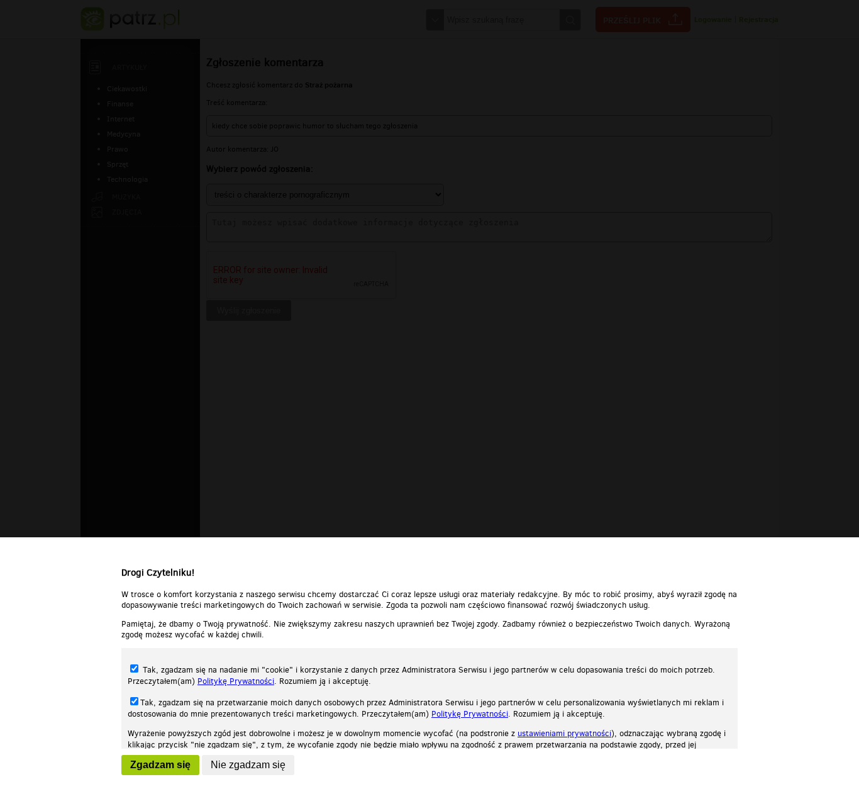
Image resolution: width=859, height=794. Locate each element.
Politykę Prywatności (235, 681)
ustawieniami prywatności (564, 733)
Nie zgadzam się (248, 764)
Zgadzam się (160, 764)
